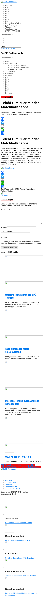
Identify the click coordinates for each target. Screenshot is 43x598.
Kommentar (5, 209)
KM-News (9, 73)
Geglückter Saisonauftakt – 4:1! (17, 540)
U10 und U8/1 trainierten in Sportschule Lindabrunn (21, 467)
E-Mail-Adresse (7, 231)
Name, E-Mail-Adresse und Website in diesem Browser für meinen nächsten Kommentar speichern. (21, 243)
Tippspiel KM (10, 27)
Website (4, 238)
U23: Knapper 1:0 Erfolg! (18, 456)
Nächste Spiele (11, 63)
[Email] (21, 126)
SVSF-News (10, 71)
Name (4, 227)
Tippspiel (8, 484)
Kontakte (8, 5)
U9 (6, 21)
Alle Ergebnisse (11, 25)
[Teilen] (21, 133)
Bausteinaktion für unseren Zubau (18, 523)
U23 (7, 9)
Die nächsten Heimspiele (19, 67)
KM (6, 7)
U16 (7, 11)
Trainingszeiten (11, 29)
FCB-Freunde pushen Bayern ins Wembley (18, 465)
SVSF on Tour (10, 482)
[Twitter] (21, 122)
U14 (7, 13)
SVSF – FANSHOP (13, 31)
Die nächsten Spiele (13, 23)
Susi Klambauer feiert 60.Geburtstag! (17, 350)
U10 (7, 19)
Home (7, 61)
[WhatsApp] (21, 129)
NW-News (9, 75)
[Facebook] (21, 119)
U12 (7, 15)
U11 (6, 17)
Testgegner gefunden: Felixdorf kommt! (20, 575)
